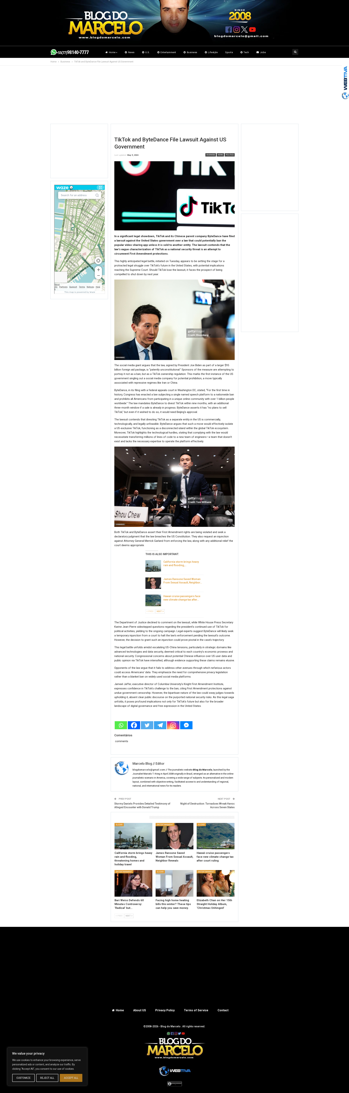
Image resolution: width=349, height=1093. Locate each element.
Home (120, 1010)
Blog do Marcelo (170, 1026)
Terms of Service (196, 1010)
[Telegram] (160, 725)
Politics (230, 155)
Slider (119, 824)
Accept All (71, 1077)
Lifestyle (213, 52)
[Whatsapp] (121, 725)
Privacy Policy (165, 1010)
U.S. (147, 52)
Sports (229, 52)
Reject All (47, 1077)
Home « (113, 52)
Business (192, 52)
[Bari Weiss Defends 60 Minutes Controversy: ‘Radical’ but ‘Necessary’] (133, 883)
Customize (23, 1077)
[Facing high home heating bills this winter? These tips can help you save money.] (174, 883)
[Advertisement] (174, 97)
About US (139, 1010)
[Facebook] (134, 725)
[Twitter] (147, 725)
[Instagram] (173, 725)
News (131, 52)
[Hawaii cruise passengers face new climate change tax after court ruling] (153, 600)
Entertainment (168, 52)
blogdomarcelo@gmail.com (149, 769)
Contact (223, 1010)
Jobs (263, 52)
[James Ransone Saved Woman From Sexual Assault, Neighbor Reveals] (153, 583)
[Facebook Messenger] (186, 725)
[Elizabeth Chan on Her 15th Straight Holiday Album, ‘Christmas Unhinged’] (215, 883)
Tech (246, 52)
